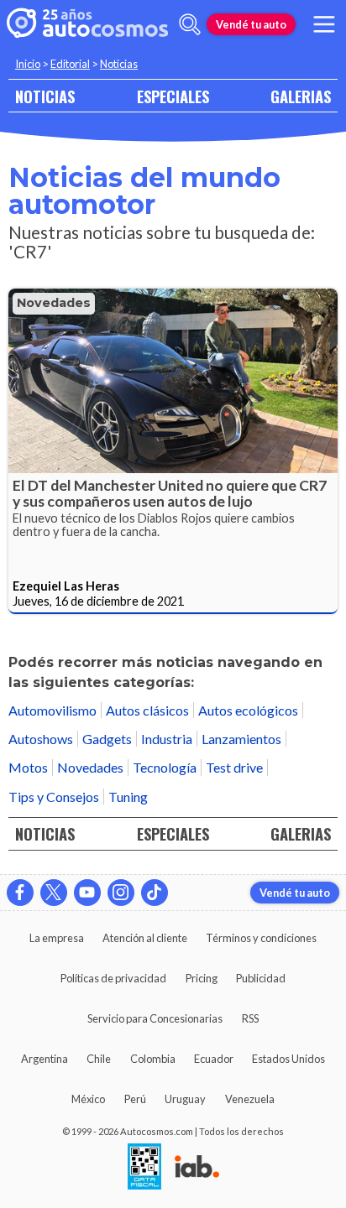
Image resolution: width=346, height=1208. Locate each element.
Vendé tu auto (251, 24)
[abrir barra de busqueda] (190, 24)
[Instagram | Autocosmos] (120, 892)
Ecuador (213, 1058)
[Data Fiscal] (144, 1167)
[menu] (324, 24)
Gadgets (107, 739)
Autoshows (40, 739)
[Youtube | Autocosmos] (87, 892)
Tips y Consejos (53, 796)
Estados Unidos (288, 1058)
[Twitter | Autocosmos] (53, 892)
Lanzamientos (241, 739)
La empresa (56, 938)
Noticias (119, 63)
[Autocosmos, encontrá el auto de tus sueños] (87, 24)
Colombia (153, 1058)
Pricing (202, 978)
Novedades (54, 302)
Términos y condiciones (261, 938)
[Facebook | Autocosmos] (20, 892)
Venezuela (250, 1099)
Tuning (128, 796)
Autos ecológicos (248, 710)
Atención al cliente (144, 938)
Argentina (44, 1058)
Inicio (27, 63)
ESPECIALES (173, 96)
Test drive (234, 767)
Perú (135, 1099)
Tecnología (165, 767)
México (88, 1099)
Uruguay (185, 1099)
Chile (98, 1058)
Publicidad (261, 978)
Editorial (70, 63)
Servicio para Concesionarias (155, 1018)
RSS (250, 1018)
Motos (28, 767)
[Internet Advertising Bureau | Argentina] (197, 1167)
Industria (166, 739)
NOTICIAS (45, 96)
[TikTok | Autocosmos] (154, 892)
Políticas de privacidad (113, 978)
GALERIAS (300, 96)
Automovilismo (52, 710)
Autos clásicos (147, 710)
